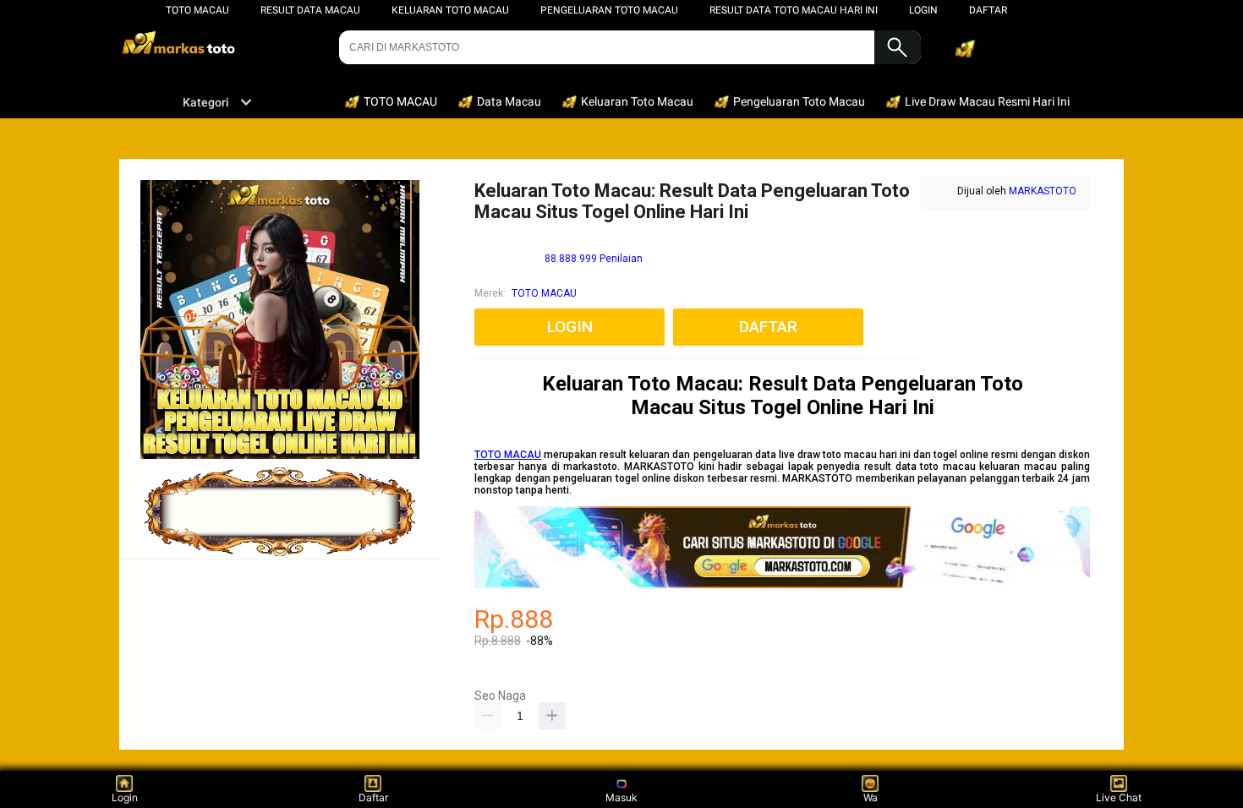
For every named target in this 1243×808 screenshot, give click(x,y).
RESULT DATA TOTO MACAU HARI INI (793, 10)
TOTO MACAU (197, 10)
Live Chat (1119, 797)
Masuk (621, 797)
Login (125, 797)
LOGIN (923, 10)
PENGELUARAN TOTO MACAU (609, 10)
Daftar (373, 797)
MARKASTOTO (1042, 191)
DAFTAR (988, 10)
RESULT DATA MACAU (310, 10)
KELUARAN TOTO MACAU (450, 10)
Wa (870, 797)
